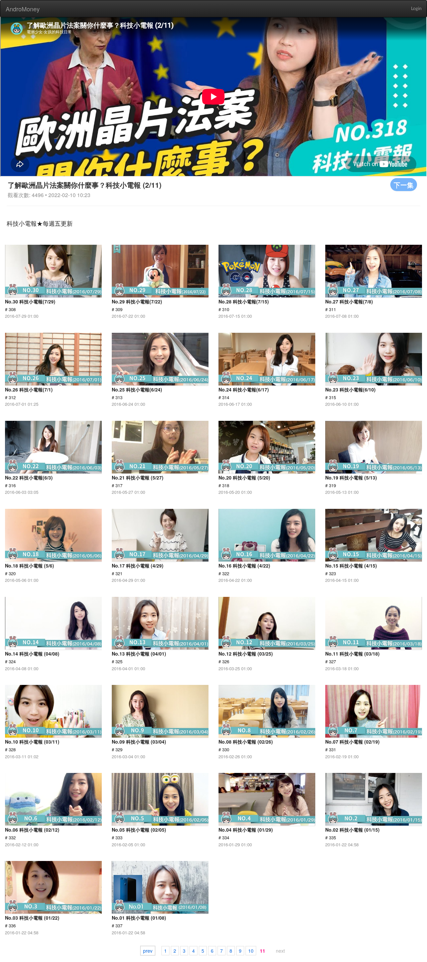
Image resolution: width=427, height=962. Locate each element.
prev (147, 950)
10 (251, 950)
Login (416, 8)
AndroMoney (23, 8)
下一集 (404, 184)
